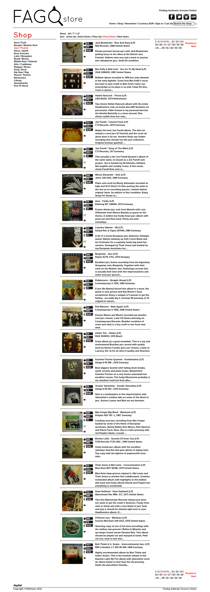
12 (177, 41)
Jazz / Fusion (21, 48)
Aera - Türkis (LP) (104, 201)
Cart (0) (169, 23)
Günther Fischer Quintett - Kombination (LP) (119, 359)
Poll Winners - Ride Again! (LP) (112, 306)
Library (18, 80)
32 (171, 48)
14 (156, 44)
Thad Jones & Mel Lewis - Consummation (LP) (120, 465)
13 (181, 41)
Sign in (159, 23)
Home (112, 23)
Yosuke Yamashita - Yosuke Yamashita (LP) (118, 386)
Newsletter (131, 23)
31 (167, 48)
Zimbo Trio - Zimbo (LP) (108, 333)
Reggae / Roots (22, 67)
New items (123, 36)
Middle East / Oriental (25, 61)
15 (160, 44)
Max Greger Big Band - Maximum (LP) (115, 412)
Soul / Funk (20, 42)
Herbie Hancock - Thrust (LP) (111, 95)
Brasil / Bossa (21, 58)
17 (169, 44)
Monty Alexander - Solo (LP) (110, 174)
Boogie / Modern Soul (25, 45)
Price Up (97, 36)
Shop (120, 23)
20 (182, 44)
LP (78, 33)
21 (157, 48)
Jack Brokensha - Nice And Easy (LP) (115, 43)
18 (173, 44)
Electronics (20, 78)
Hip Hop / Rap (21, 72)
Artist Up (71, 36)
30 (163, 48)
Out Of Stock (21, 85)
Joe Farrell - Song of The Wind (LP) (114, 148)
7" (74, 33)
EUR (151, 23)
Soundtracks (21, 83)
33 (176, 48)
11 (173, 41)
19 (178, 44)
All (69, 33)
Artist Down (84, 36)
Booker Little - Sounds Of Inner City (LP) (117, 438)
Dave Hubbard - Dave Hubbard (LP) (114, 491)
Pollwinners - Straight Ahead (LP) (113, 280)
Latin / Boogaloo (23, 56)
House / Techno (22, 75)
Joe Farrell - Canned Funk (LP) (111, 122)
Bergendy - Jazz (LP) (106, 254)
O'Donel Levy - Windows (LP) (111, 518)
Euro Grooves (21, 53)
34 (180, 48)
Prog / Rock (20, 69)
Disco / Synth (21, 51)
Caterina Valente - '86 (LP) (109, 227)
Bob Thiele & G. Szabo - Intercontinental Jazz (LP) (122, 544)
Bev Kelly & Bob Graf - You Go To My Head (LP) (120, 69)
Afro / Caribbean (23, 64)
